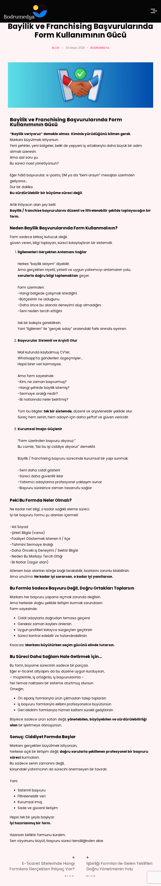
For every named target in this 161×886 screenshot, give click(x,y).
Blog (55, 48)
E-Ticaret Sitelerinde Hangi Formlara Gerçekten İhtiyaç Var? (42, 866)
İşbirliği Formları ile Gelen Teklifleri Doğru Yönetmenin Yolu (119, 866)
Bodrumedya (100, 48)
